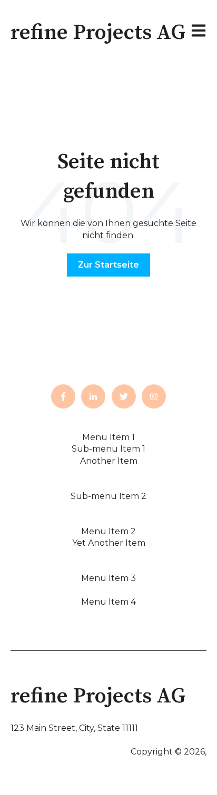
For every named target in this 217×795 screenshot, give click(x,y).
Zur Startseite (108, 265)
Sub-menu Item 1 (108, 449)
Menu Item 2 (108, 531)
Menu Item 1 (108, 437)
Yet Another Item (108, 543)
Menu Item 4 (108, 602)
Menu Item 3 (108, 578)
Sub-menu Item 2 (108, 496)
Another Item (108, 461)
